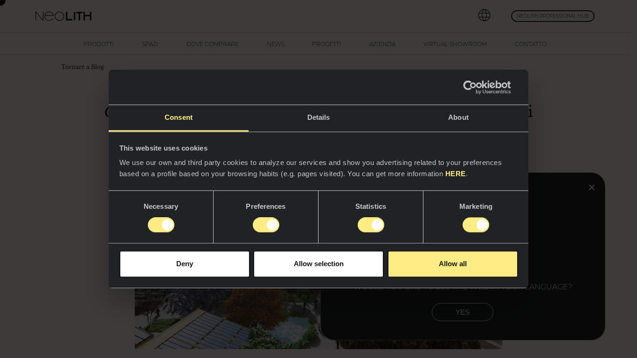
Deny (184, 264)
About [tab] (458, 117)
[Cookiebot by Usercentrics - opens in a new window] (477, 87)
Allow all (453, 264)
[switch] (266, 225)
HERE (455, 174)
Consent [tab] (179, 117)
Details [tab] (318, 117)
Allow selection (319, 264)
